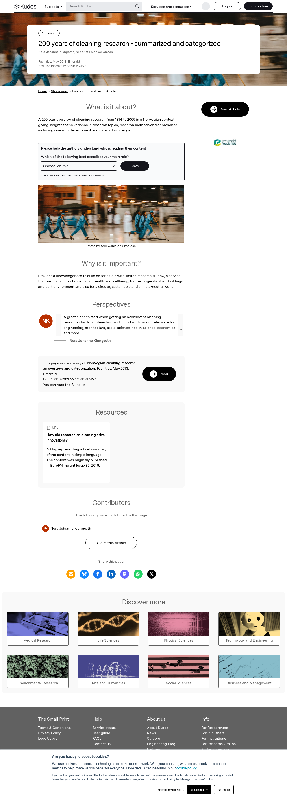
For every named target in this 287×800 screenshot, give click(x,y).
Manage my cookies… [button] (171, 789)
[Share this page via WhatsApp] (138, 574)
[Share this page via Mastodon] (124, 574)
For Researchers (214, 728)
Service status (104, 728)
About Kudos (157, 728)
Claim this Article (111, 543)
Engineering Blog (161, 744)
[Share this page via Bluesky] (84, 574)
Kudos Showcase (215, 749)
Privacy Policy (49, 733)
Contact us (102, 744)
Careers (153, 738)
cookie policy (186, 768)
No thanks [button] (224, 789)
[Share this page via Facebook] (97, 574)
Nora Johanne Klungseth (90, 341)
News (151, 733)
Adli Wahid (109, 246)
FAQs (97, 738)
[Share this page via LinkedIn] (111, 574)
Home (42, 91)
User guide (101, 733)
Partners (154, 749)
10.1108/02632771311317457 (66, 66)
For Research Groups (218, 744)
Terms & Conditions (54, 728)
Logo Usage (47, 738)
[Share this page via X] (151, 574)
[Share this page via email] (70, 574)
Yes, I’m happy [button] (199, 789)
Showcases (59, 91)
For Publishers (212, 733)
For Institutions (213, 738)
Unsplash (129, 246)
